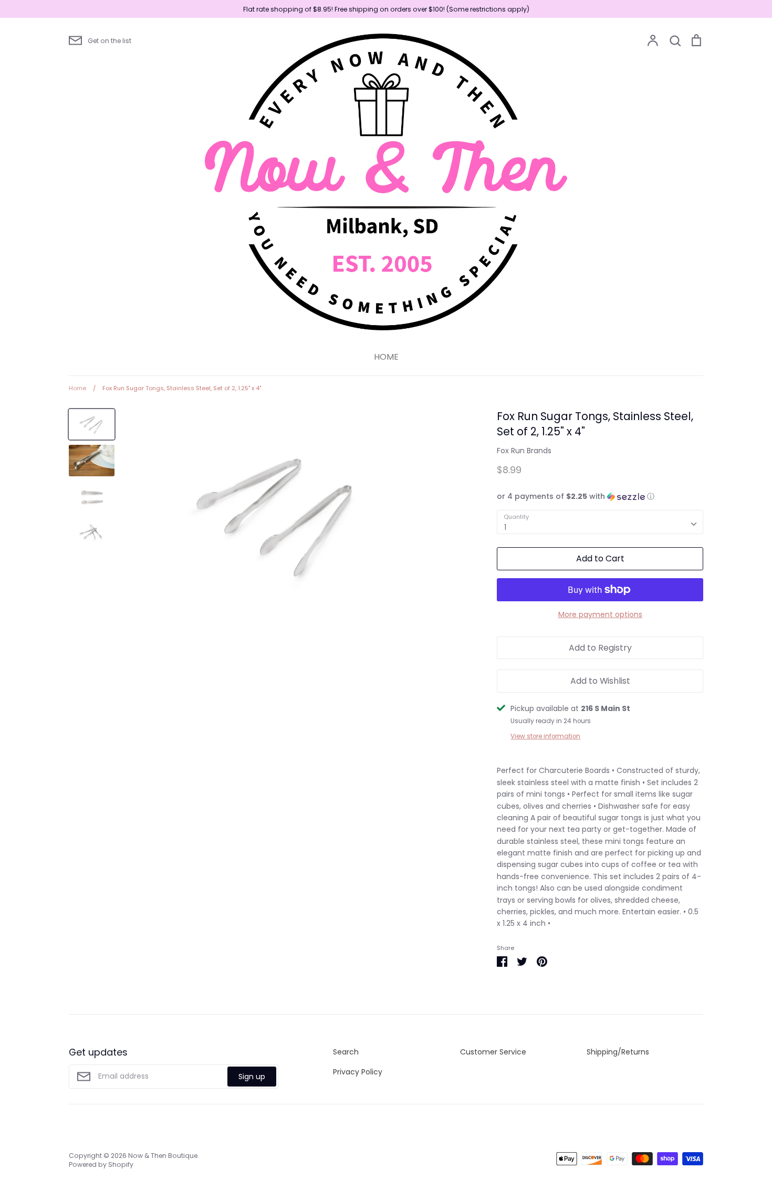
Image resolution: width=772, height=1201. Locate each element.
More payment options (600, 614)
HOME (386, 357)
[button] (600, 496)
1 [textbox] (505, 527)
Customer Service (493, 1052)
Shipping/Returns (618, 1052)
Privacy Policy (357, 1072)
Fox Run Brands (524, 450)
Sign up (251, 1076)
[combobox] (600, 522)
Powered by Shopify (101, 1164)
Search (346, 1052)
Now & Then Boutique (162, 1155)
